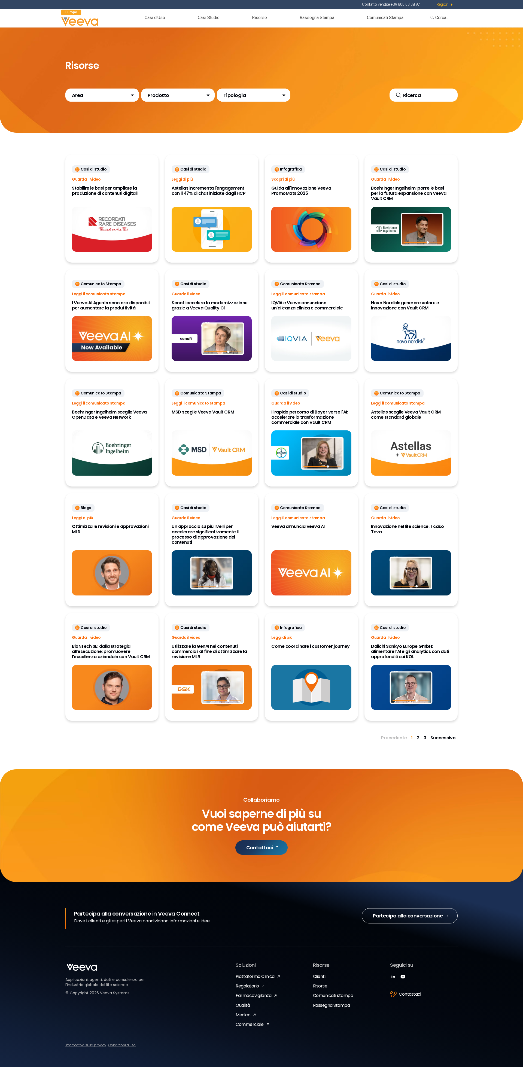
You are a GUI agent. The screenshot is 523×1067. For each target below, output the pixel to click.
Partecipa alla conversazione (408, 915)
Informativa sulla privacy (85, 1045)
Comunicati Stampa (385, 17)
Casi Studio (209, 17)
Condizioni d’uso (122, 1045)
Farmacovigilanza (253, 995)
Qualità (243, 1005)
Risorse (259, 17)
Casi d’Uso (155, 17)
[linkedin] (393, 977)
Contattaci (259, 847)
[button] (102, 95)
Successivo (443, 738)
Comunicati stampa (333, 995)
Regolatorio (247, 986)
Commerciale (250, 1024)
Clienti (319, 976)
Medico (243, 1015)
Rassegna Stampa (317, 17)
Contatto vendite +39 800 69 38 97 (391, 4)
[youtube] (403, 977)
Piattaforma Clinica (255, 976)
